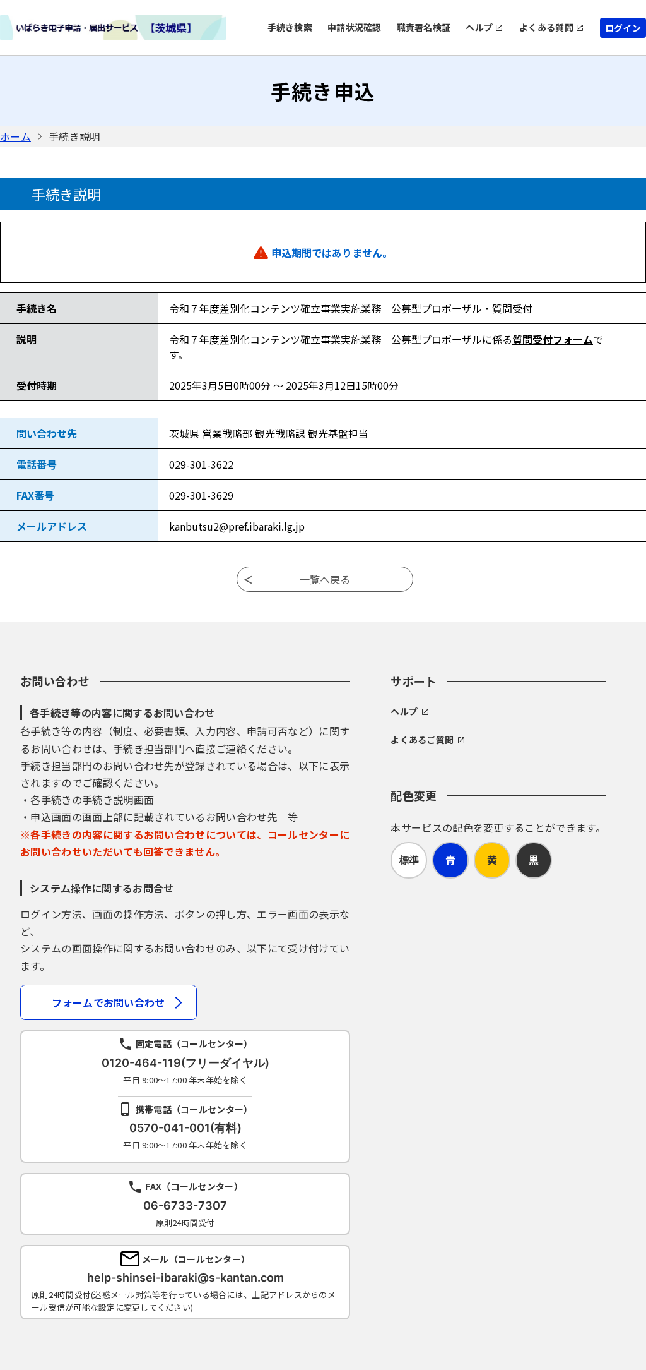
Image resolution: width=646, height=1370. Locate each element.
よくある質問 (546, 27)
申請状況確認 (354, 27)
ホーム (15, 136)
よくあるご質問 (422, 739)
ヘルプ (479, 27)
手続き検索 (289, 27)
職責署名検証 (424, 27)
